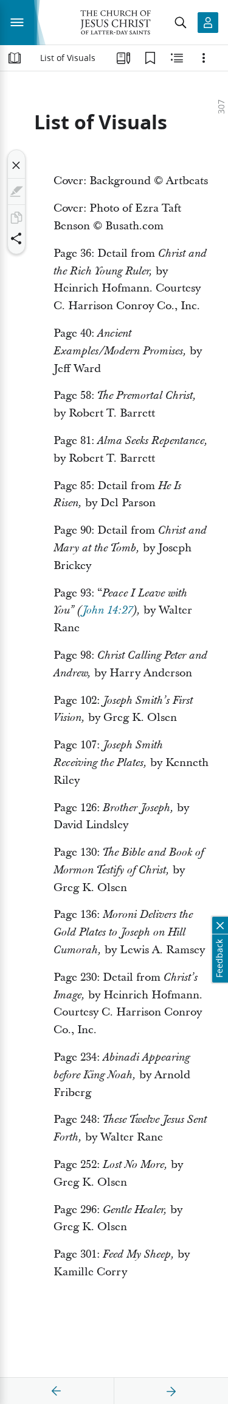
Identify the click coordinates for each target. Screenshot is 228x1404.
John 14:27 (107, 610)
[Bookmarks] (150, 58)
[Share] (16, 238)
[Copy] (16, 218)
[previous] (56, 1391)
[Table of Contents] (14, 58)
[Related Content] (177, 58)
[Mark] (16, 191)
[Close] (16, 165)
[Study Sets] (123, 58)
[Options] (204, 58)
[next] (171, 1391)
